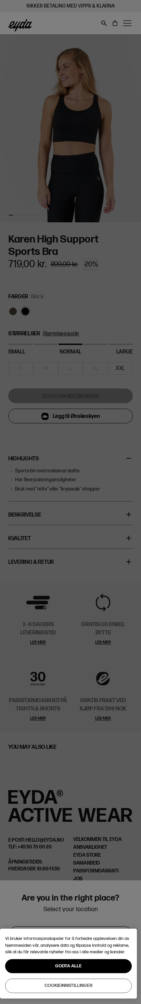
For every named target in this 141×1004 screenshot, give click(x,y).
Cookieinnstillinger (68, 985)
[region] (68, 964)
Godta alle (68, 966)
